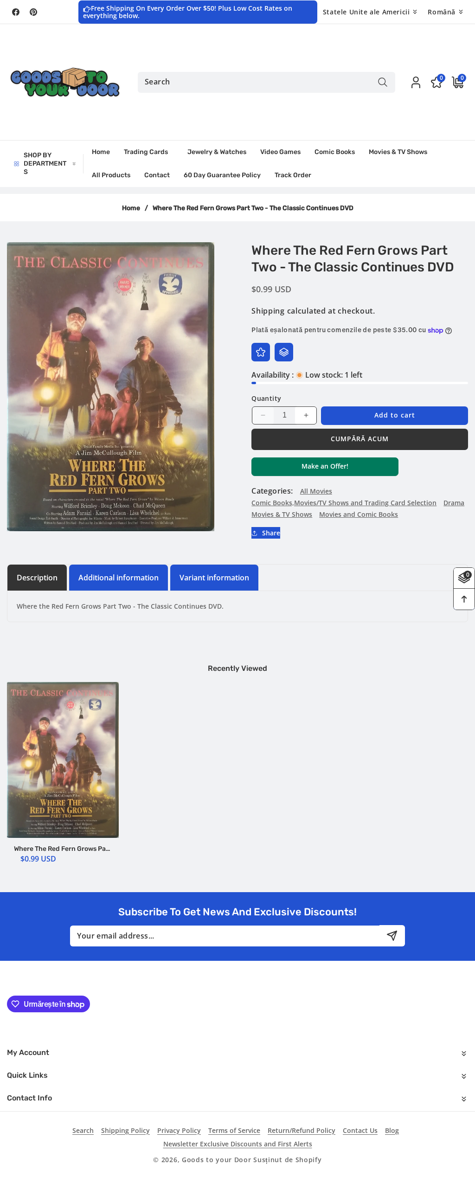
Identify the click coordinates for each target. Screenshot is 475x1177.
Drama (453, 502)
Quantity (266, 398)
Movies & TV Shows (281, 514)
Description (37, 577)
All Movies (316, 491)
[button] (455, 82)
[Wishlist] (260, 352)
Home (131, 208)
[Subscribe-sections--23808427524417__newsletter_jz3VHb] (392, 935)
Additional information (118, 577)
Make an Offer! (325, 469)
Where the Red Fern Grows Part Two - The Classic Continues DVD (62, 849)
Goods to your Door (216, 1159)
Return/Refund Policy (301, 1130)
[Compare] (284, 352)
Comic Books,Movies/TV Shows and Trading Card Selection (343, 502)
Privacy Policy (179, 1130)
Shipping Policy (125, 1130)
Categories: (272, 491)
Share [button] (271, 532)
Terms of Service (234, 1130)
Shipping (268, 311)
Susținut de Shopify (287, 1159)
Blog (392, 1130)
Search (83, 1130)
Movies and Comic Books (358, 514)
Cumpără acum (360, 438)
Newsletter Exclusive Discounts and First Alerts (237, 1143)
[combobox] (266, 82)
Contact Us (360, 1130)
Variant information (214, 577)
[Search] (382, 82)
